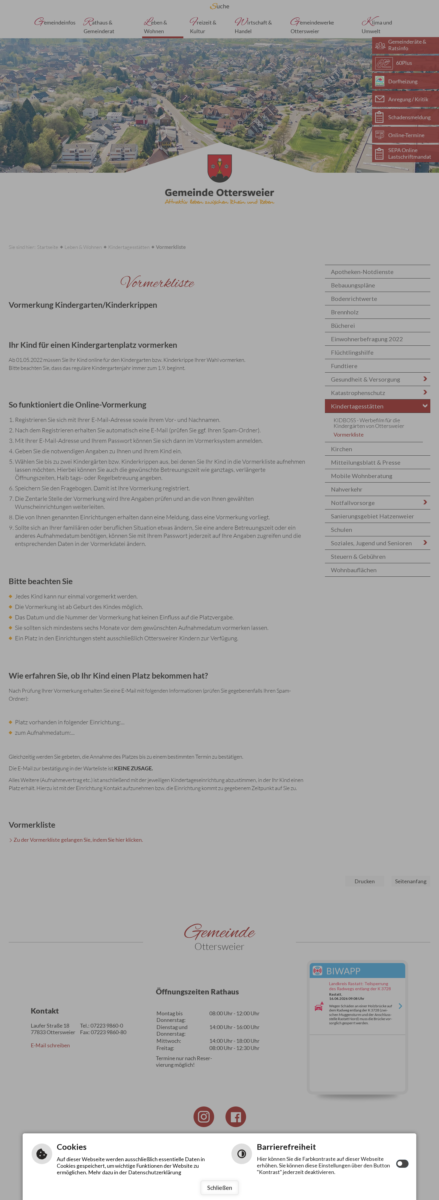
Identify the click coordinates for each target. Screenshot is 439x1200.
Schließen (219, 1187)
